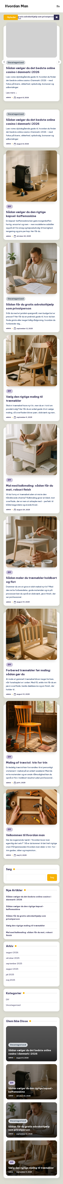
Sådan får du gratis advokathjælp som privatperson (26, 924)
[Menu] (58, 6)
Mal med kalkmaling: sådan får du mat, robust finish (29, 941)
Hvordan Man (16, 6)
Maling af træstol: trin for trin (26, 769)
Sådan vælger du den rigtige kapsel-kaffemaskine (25, 915)
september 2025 (14, 970)
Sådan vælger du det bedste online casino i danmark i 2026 (28, 905)
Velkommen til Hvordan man (25, 842)
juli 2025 (10, 981)
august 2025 (12, 976)
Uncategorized (16, 121)
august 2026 (12, 959)
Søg (9, 876)
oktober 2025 (12, 965)
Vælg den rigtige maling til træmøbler (25, 932)
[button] (43, 108)
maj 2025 (10, 987)
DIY (42, 78)
